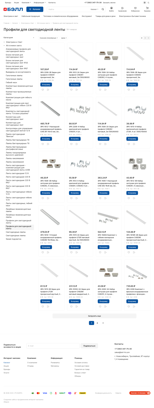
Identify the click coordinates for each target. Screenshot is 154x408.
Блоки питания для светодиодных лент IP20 (17, 61)
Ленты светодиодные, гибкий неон (19, 204)
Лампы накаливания (15, 158)
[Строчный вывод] (145, 38)
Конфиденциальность (103, 393)
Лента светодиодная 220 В (18, 177)
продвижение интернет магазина (30, 399)
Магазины (55, 366)
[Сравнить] (48, 89)
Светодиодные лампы (16, 232)
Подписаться (89, 346)
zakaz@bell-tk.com (122, 352)
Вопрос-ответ (80, 373)
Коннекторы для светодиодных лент (14, 118)
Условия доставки (82, 366)
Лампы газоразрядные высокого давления (16, 153)
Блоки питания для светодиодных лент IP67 (17, 67)
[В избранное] (42, 89)
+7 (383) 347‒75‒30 (93, 3)
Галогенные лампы (14, 75)
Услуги (6, 373)
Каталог (7, 362)
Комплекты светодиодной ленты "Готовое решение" (17, 112)
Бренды (7, 369)
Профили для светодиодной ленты (18, 221)
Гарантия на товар (82, 369)
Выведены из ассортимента (18, 72)
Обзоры (78, 376)
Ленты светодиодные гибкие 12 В (19, 193)
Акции (6, 366)
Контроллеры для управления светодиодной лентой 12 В (19, 129)
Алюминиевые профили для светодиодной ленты (18, 50)
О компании (32, 362)
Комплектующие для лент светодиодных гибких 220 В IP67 (18, 105)
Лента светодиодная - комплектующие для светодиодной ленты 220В (18, 167)
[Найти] (103, 9)
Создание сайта (10, 399)
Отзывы (30, 366)
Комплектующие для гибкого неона (19, 98)
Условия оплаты (81, 362)
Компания (31, 358)
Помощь (78, 358)
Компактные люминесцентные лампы (19, 87)
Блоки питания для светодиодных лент (14, 56)
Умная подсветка (13, 239)
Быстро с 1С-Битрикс (138, 393)
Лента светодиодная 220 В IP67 (18, 181)
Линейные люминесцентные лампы (18, 210)
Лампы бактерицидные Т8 (17, 140)
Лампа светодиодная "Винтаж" (15, 135)
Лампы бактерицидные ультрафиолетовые (16, 148)
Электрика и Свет (14, 42)
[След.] (103, 323)
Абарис (6, 402)
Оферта (118, 393)
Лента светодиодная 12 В (17, 173)
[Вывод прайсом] (148, 38)
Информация (56, 358)
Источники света (14, 45)
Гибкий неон (11, 82)
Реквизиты (55, 362)
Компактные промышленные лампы (18, 93)
